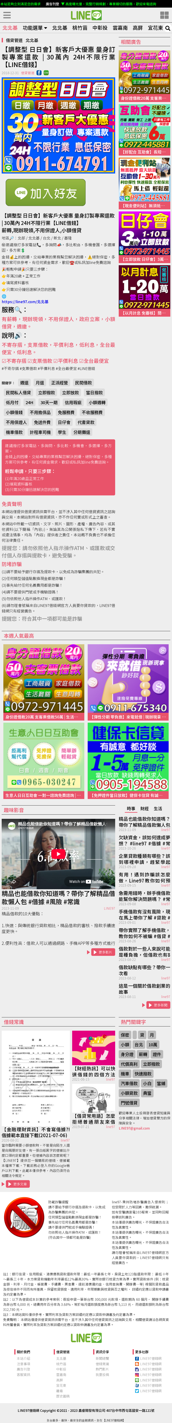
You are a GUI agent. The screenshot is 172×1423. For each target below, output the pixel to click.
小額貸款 (129, 1093)
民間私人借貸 (18, 392)
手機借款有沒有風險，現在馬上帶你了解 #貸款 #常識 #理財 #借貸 (144, 914)
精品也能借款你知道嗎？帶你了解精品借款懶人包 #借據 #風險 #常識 (58, 897)
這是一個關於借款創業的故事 (144, 988)
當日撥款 (94, 392)
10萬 (153, 1044)
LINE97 (109, 908)
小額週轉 (97, 402)
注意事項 (23, 1363)
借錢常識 (102, 1363)
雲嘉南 (120, 27)
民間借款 (83, 382)
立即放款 (70, 392)
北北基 (10, 27)
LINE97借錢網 (151, 1358)
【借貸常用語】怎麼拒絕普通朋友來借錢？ (93, 1118)
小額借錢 (14, 412)
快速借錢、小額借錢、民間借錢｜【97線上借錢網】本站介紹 (86, 1337)
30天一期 (49, 402)
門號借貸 (129, 1103)
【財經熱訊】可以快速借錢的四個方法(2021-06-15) (93, 1071)
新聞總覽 (102, 1358)
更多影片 (105, 952)
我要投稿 (102, 1374)
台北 (139, 1044)
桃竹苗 (79, 27)
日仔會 (64, 422)
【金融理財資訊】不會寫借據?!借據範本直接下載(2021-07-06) (36, 1132)
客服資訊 (23, 1374)
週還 (24, 382)
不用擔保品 (40, 412)
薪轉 (143, 1054)
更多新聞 (160, 1004)
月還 (40, 382)
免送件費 (42, 422)
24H (29, 402)
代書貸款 (86, 422)
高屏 (138, 27)
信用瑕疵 (73, 402)
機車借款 (14, 432)
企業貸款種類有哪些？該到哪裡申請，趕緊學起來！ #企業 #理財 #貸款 (144, 858)
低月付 (12, 402)
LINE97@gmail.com (134, 1128)
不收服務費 (92, 412)
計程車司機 (40, 432)
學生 (62, 432)
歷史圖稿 (63, 1396)
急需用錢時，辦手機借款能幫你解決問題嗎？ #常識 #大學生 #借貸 (144, 895)
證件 (157, 1054)
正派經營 (59, 382)
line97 (165, 829)
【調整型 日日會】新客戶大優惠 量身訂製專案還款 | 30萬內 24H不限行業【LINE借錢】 (86, 15)
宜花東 (155, 27)
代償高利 (129, 1064)
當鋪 (161, 1083)
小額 (125, 1044)
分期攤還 (81, 432)
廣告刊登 (23, 1369)
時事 (131, 808)
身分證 (127, 1054)
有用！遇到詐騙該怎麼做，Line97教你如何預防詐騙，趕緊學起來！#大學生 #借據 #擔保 (144, 877)
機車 (125, 1074)
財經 (144, 808)
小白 (147, 1083)
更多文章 (20, 1183)
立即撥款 (46, 392)
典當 (147, 1093)
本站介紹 (23, 1358)
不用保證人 (16, 422)
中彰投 (100, 27)
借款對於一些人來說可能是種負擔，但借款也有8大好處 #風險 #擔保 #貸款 (144, 951)
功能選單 (33, 27)
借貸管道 (14, 40)
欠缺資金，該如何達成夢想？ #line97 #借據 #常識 (144, 840)
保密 (125, 1035)
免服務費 (66, 412)
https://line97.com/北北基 (25, 301)
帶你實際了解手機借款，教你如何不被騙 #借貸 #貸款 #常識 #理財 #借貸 (144, 932)
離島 (59, 1390)
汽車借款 (129, 1083)
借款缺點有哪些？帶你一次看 (144, 969)
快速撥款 (143, 1074)
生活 (158, 808)
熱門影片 (102, 1369)
